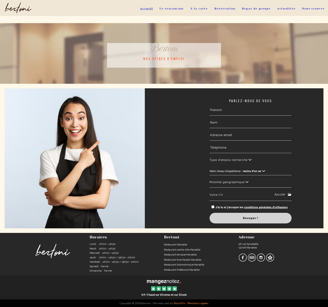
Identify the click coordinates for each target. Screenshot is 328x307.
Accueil (146, 8)
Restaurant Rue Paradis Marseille (182, 259)
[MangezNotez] (270, 260)
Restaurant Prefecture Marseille (181, 269)
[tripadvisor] (252, 260)
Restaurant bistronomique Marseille (184, 264)
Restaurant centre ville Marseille (182, 249)
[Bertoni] (164, 281)
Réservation (224, 8)
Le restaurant (171, 8)
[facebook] (243, 260)
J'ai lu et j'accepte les (252, 207)
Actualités (286, 8)
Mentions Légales (197, 303)
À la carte (199, 8)
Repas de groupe (256, 8)
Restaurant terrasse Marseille (180, 254)
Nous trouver (313, 8)
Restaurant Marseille (175, 244)
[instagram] (261, 260)
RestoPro (179, 303)
